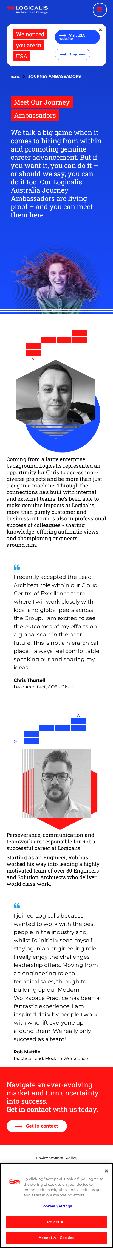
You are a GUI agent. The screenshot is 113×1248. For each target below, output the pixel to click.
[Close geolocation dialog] (101, 30)
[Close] (106, 1171)
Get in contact (41, 1126)
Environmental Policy (56, 1158)
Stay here (77, 54)
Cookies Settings (56, 1206)
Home (15, 76)
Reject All (56, 1222)
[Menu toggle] (99, 9)
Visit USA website (72, 37)
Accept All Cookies (56, 1237)
